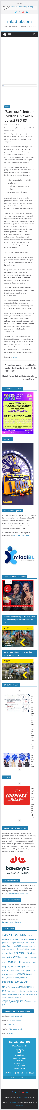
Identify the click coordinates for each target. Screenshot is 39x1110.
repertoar (30, 970)
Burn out (13, 128)
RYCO (21, 974)
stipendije (10, 981)
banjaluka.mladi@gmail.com (18, 893)
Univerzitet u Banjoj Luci (28, 991)
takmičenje (14, 987)
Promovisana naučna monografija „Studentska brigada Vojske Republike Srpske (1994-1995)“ (20, 368)
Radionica (9, 970)
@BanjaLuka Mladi (15, 1029)
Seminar (11, 978)
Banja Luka (14, 935)
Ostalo (7, 107)
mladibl (17, 125)
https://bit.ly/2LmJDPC (21, 535)
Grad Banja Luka (11, 946)
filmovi (30, 943)
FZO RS (18, 128)
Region (21, 970)
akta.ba (15, 357)
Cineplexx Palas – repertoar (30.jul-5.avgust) (32, 805)
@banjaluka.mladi (15, 1016)
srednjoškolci (21, 978)
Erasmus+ (11, 943)
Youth (5, 997)
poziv (27, 962)
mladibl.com (19, 21)
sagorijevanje (25, 128)
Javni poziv (11, 949)
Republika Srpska (9, 974)
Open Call (25, 957)
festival (21, 943)
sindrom (6, 130)
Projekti (24, 967)
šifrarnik (31, 128)
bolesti (8, 128)
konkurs (12, 953)
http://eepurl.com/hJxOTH (11, 922)
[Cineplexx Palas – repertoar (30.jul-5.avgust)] (17, 795)
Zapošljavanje (14, 1001)
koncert (22, 949)
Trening (12, 991)
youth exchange (15, 997)
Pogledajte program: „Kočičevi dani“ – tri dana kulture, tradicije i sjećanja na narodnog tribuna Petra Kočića (32, 737)
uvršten (12, 130)
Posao (14, 962)
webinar (31, 994)
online (12, 957)
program (12, 966)
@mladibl (11, 1025)
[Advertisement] (19, 63)
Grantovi (26, 946)
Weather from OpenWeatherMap (19, 1078)
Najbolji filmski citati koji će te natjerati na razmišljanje (18, 377)
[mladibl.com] (4, 34)
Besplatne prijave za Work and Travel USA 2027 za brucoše (21, 8)
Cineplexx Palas (17, 939)
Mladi (25, 952)
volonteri (6, 994)
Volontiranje (18, 994)
